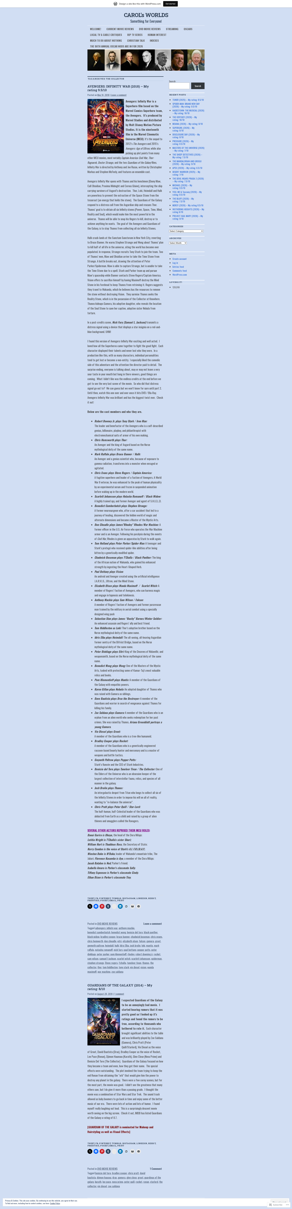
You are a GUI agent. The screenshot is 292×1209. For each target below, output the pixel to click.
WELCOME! (95, 29)
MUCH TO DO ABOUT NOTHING (106, 40)
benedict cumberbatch (98, 932)
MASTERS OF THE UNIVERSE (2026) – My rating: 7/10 (188, 149)
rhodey (131, 954)
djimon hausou (104, 1177)
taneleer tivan (134, 963)
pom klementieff (118, 954)
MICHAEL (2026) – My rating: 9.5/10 (182, 186)
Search (198, 86)
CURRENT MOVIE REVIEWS (120, 29)
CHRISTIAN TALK (136, 40)
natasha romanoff (104, 950)
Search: (172, 81)
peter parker (103, 954)
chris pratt (133, 1173)
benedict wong (118, 932)
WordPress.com (179, 274)
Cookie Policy (55, 1203)
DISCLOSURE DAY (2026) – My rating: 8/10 (186, 136)
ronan (146, 1182)
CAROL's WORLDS (146, 15)
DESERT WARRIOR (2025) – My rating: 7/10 (186, 173)
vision (143, 967)
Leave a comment (119, 95)
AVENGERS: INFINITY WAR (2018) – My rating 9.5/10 (118, 88)
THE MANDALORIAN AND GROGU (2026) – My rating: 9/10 (187, 162)
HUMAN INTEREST (157, 35)
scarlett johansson (140, 958)
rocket (157, 954)
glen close (132, 1177)
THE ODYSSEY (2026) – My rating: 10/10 (184, 118)
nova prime (117, 1182)
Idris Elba (124, 945)
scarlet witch (123, 958)
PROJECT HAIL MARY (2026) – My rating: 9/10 (187, 217)
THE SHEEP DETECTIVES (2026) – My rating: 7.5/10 (187, 156)
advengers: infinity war (106, 928)
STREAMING (172, 29)
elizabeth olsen (130, 941)
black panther (151, 932)
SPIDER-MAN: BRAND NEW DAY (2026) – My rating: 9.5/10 (186, 105)
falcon (142, 941)
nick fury (118, 950)
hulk (117, 945)
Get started (170, 4)
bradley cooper (108, 937)
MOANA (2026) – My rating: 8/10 (187, 124)
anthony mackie (126, 928)
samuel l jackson (107, 958)
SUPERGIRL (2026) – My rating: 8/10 (183, 129)
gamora (150, 941)
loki (143, 945)
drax (114, 1177)
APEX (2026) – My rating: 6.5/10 (187, 168)
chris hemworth (95, 941)
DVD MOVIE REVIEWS (150, 29)
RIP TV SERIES (135, 35)
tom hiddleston (110, 967)
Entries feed (178, 266)
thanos (145, 963)
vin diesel (134, 967)
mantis (149, 945)
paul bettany (130, 950)
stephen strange (95, 963)
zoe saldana (117, 972)
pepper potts (143, 950)
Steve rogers (111, 963)
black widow (93, 937)
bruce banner (123, 937)
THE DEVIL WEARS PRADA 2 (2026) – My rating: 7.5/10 (188, 180)
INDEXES (154, 40)
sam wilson (92, 958)
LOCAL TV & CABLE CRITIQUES (106, 35)
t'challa (122, 963)
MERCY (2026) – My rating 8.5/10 (187, 205)
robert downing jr (144, 954)
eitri (119, 941)
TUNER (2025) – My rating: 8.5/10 (188, 100)
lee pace (107, 1182)
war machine (104, 972)
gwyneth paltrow (95, 945)
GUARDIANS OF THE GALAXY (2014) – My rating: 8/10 (119, 987)
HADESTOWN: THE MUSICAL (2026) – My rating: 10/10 (188, 112)
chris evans (156, 937)
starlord (154, 1182)
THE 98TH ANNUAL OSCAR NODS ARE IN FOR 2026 (116, 46)
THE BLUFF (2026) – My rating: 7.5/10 (183, 200)
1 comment (119, 994)
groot (158, 941)
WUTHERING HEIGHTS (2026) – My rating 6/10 (188, 210)
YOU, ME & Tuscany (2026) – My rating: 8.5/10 (187, 193)
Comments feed (179, 270)
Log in (175, 263)
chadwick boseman (140, 937)
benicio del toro (135, 932)
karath (98, 1182)
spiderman (156, 958)
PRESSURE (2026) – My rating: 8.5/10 (183, 142)
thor (99, 967)
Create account (179, 259)
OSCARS (188, 29)
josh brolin (135, 945)
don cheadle (110, 941)
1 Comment (156, 1169)
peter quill (129, 1182)
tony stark (124, 967)
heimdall (109, 945)
